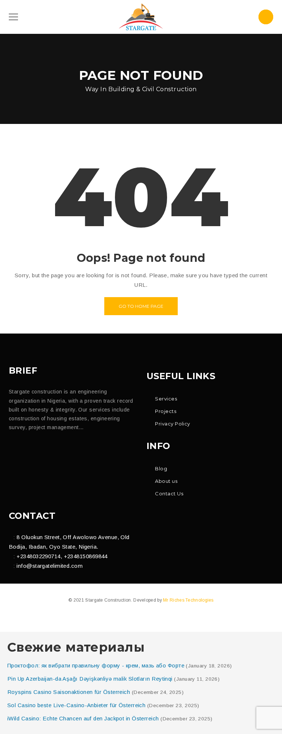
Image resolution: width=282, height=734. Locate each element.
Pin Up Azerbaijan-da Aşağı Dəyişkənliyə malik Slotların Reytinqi (90, 679)
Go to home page (141, 306)
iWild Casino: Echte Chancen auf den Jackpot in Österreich (83, 718)
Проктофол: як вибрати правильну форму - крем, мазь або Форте (95, 665)
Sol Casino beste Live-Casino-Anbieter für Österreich (76, 705)
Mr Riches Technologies (188, 600)
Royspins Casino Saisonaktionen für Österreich (68, 692)
